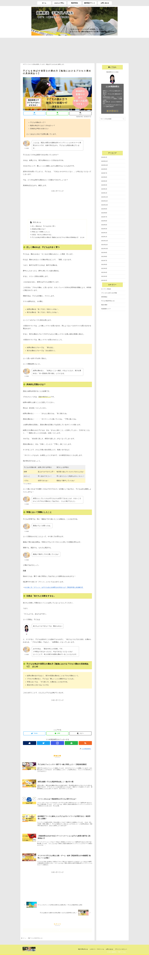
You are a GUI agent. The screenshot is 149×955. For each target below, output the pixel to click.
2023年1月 (104, 193)
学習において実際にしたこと (41, 231)
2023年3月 (104, 185)
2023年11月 (104, 161)
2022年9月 (104, 209)
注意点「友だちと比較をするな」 (42, 234)
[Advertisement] (74, 50)
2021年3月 (104, 276)
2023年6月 (104, 177)
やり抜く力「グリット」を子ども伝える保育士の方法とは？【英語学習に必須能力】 (53, 587)
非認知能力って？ (106, 308)
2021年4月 (104, 272)
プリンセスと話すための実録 (109, 293)
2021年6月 (104, 264)
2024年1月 (104, 157)
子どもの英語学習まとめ (108, 300)
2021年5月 (104, 268)
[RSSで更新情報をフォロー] (85, 743)
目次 (34, 222)
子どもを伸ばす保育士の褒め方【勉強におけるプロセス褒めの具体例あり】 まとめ (58, 237)
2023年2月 (104, 189)
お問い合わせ (109, 949)
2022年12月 (104, 197)
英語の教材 (104, 305)
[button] (123, 119)
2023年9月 (104, 169)
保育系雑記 (104, 297)
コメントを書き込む (57, 930)
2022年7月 (104, 217)
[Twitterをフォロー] (43, 743)
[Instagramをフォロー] (57, 743)
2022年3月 (104, 228)
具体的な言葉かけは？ (39, 229)
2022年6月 (104, 220)
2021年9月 (104, 252)
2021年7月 (104, 260)
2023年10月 (104, 165)
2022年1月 (104, 236)
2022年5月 (104, 224)
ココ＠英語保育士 (112, 86)
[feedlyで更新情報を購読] (71, 743)
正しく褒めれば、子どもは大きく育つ (43, 226)
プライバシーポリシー (121, 949)
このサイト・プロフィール (97, 949)
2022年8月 (104, 213)
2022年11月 (104, 201)
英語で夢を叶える (83, 949)
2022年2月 (104, 232)
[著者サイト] (29, 743)
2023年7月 (104, 173)
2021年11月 (104, 244)
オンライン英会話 (106, 289)
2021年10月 (104, 248)
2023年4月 (104, 181)
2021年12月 (104, 240)
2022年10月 (104, 205)
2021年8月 (104, 256)
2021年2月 (104, 280)
